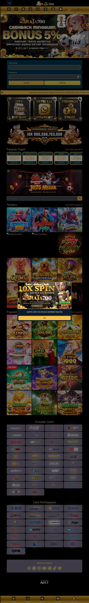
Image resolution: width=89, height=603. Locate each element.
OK (44, 318)
